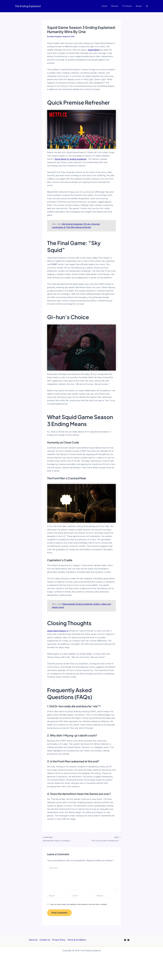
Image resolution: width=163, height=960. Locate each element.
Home (104, 6)
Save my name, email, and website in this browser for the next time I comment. (78, 904)
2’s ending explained (70, 159)
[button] (147, 6)
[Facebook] (125, 940)
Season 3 (57, 631)
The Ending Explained (28, 6)
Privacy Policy (58, 940)
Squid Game (93, 50)
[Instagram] (128, 940)
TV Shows (127, 6)
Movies (114, 6)
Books (139, 6)
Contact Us (45, 940)
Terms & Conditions (76, 940)
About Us (33, 940)
